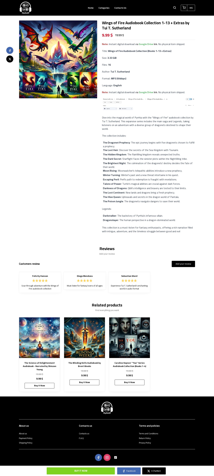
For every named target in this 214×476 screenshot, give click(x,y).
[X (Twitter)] (9, 59)
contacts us (120, 8)
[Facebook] (9, 50)
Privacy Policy (145, 442)
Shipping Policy (25, 442)
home (91, 8)
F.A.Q (81, 438)
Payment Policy (25, 438)
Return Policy (145, 438)
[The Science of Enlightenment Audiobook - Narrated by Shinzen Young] (39, 337)
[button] (174, 8)
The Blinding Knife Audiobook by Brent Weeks (84, 364)
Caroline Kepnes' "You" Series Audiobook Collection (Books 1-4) (129, 364)
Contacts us (84, 433)
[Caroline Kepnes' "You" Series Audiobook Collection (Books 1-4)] (129, 337)
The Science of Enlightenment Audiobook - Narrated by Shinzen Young (39, 366)
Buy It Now (80, 470)
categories (104, 8)
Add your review (183, 264)
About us (23, 433)
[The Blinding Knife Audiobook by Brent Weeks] (84, 337)
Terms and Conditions (148, 433)
